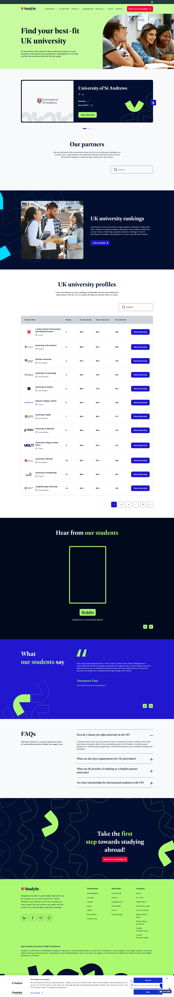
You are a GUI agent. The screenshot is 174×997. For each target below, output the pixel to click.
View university (87, 115)
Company (118, 9)
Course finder (64, 9)
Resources (99, 9)
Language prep (87, 9)
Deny (148, 992)
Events (110, 9)
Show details (35, 993)
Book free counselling (138, 9)
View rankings (99, 406)
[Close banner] (167, 978)
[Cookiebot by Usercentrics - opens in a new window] (17, 993)
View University (33, 223)
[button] (84, 128)
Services (74, 9)
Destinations (50, 9)
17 (143, 668)
